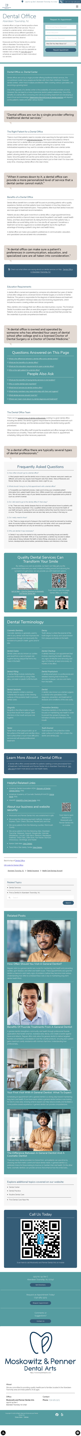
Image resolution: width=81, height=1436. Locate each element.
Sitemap (26, 1417)
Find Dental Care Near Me (19, 1200)
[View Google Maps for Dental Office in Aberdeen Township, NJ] (27, 589)
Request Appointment (40, 1303)
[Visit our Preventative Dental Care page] (19, 608)
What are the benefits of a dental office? (23, 362)
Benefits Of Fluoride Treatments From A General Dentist (39, 1027)
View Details (27, 844)
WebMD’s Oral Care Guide (26, 800)
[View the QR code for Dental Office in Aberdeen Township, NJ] (59, 587)
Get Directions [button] (40, 1285)
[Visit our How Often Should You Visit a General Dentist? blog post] (38, 961)
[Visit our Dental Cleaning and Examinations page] (40, 608)
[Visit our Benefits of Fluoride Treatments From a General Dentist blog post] (38, 1024)
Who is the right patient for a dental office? (24, 370)
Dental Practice (15, 1191)
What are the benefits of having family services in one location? (32, 380)
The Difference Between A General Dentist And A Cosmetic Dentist (36, 1154)
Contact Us (40, 1321)
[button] (77, 6)
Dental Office (20, 861)
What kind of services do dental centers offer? (26, 388)
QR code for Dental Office (13, 865)
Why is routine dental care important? (22, 384)
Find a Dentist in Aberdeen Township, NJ (24, 893)
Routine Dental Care (16, 1195)
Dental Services (15, 888)
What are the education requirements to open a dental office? (31, 366)
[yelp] (62, 1415)
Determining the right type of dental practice (46, 97)
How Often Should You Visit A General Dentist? (34, 964)
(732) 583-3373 (26, 52)
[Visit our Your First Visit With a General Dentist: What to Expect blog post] (38, 1090)
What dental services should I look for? (23, 395)
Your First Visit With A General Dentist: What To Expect (39, 1092)
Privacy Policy (18, 1417)
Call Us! (72, 2)
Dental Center (14, 1187)
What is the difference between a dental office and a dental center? (33, 359)
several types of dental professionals (32, 418)
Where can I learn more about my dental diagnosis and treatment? (33, 399)
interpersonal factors (35, 140)
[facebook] (56, 1415)
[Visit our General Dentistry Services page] (61, 608)
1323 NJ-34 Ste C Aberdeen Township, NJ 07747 (40, 2)
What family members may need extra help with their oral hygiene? (33, 391)
